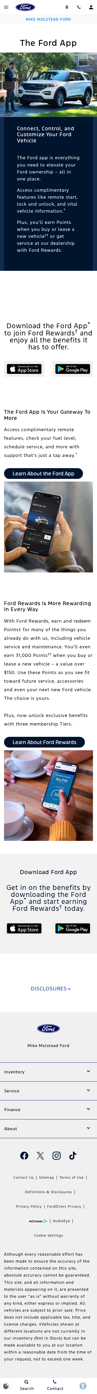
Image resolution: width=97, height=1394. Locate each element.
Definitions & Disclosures (48, 1192)
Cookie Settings (48, 1235)
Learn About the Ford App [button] (43, 473)
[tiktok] (72, 1155)
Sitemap (46, 1177)
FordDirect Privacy (64, 1206)
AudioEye (61, 1221)
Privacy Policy (29, 1206)
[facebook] (24, 1155)
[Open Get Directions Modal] (67, 7)
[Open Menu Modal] (6, 7)
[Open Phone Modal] (79, 7)
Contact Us (23, 1177)
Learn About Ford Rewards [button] (44, 742)
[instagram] (56, 1155)
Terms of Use (72, 1177)
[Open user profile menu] (91, 7)
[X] (40, 1155)
